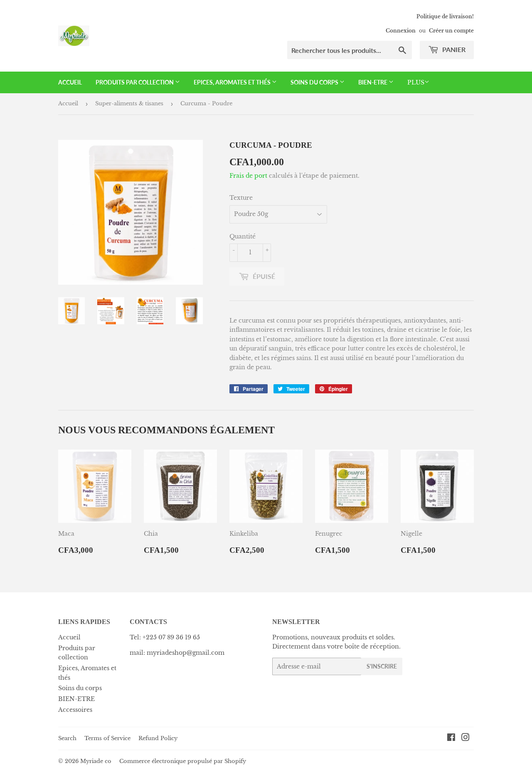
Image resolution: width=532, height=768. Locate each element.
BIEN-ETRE (373, 82)
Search (67, 738)
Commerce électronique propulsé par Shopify (182, 761)
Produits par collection (135, 82)
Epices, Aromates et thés (233, 82)
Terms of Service (107, 738)
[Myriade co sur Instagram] (465, 738)
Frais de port (248, 175)
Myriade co (95, 761)
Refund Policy (157, 738)
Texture (241, 197)
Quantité (242, 236)
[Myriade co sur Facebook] (451, 738)
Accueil (70, 82)
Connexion (401, 30)
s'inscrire (382, 666)
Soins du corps (315, 82)
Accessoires (75, 709)
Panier (453, 49)
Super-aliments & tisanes (129, 103)
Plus (415, 82)
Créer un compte (451, 30)
